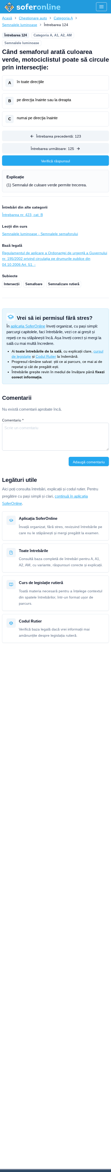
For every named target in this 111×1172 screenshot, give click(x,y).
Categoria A (63, 18)
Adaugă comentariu (89, 462)
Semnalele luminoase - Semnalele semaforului (40, 234)
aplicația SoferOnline (28, 326)
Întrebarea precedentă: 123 (58, 136)
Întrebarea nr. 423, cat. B (22, 215)
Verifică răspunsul (55, 161)
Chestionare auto (33, 18)
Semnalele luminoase (19, 25)
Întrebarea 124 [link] (56, 25)
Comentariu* (12, 420)
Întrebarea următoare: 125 (52, 149)
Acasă (7, 18)
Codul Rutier (46, 356)
